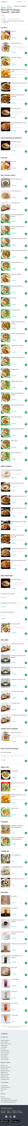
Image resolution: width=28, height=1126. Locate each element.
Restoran (9, 6)
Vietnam (19, 1111)
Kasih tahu (9, 1027)
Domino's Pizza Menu (6, 1043)
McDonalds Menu (5, 1050)
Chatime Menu (4, 1042)
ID (24, 1)
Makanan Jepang (5, 1074)
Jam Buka (3, 19)
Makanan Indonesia (5, 1070)
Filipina (8, 1111)
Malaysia (9, 1112)
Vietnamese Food (5, 1079)
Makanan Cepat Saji (5, 1067)
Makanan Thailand (5, 1077)
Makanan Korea (4, 1076)
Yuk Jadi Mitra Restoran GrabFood (9, 1100)
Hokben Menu (4, 1045)
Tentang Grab (4, 1085)
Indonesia (3, 1111)
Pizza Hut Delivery (5, 1052)
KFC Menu (3, 1049)
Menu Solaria (4, 1056)
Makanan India (4, 1069)
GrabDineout (4, 1089)
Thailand (14, 1111)
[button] (2, 21)
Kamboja (21, 1112)
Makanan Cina (4, 1065)
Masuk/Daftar (19, 1)
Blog (2, 1090)
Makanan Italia (4, 1072)
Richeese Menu (4, 1054)
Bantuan (3, 1096)
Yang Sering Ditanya (6, 1098)
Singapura (3, 1112)
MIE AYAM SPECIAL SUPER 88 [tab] (17, 8)
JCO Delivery (4, 1047)
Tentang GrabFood (5, 1087)
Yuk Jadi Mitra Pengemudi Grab (8, 1102)
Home (2, 6)
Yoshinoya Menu (5, 1059)
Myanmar (15, 1112)
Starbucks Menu (5, 1057)
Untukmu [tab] (5, 8)
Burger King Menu (5, 1040)
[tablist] (14, 8)
